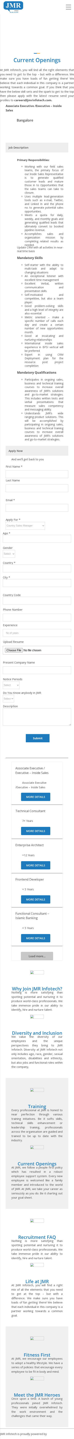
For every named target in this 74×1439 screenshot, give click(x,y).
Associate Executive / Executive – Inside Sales (32, 770)
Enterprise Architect (29, 845)
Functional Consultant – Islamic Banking (32, 915)
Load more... (37, 956)
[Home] (13, 3)
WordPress (55, 1434)
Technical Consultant (30, 811)
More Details (35, 797)
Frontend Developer (29, 879)
